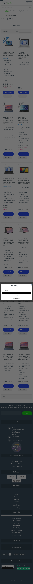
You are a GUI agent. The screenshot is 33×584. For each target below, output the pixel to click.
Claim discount (16, 292)
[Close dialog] (31, 285)
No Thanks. (16, 295)
